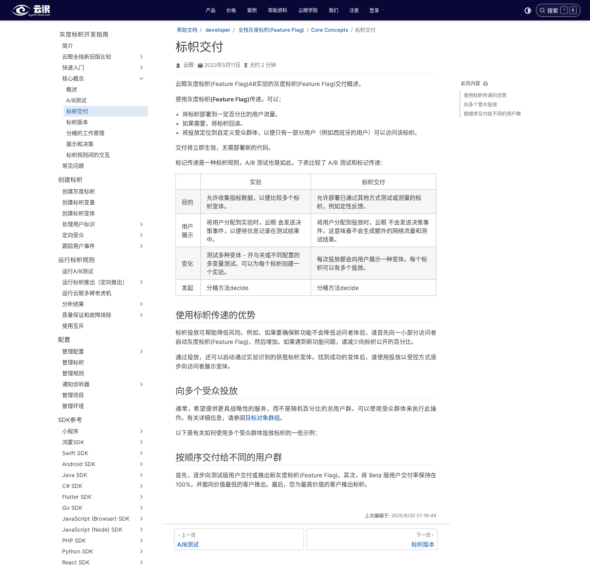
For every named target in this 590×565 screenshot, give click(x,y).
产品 (210, 11)
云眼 (188, 65)
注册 (354, 10)
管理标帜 (73, 362)
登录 (374, 10)
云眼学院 (307, 11)
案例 (251, 11)
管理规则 (73, 373)
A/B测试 (76, 100)
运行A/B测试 (77, 271)
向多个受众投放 (480, 104)
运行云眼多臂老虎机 (86, 293)
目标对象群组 (262, 418)
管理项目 (73, 395)
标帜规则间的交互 (88, 154)
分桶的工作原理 (85, 133)
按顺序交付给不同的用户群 (492, 113)
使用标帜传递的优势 (485, 95)
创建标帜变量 (78, 202)
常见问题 (73, 165)
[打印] (485, 83)
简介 (67, 45)
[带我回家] (33, 10)
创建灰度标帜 (78, 191)
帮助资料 (277, 11)
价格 (230, 11)
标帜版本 (77, 122)
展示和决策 (80, 144)
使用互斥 (73, 325)
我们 (332, 11)
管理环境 (73, 406)
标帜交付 (77, 111)
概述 (71, 89)
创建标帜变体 (78, 213)
